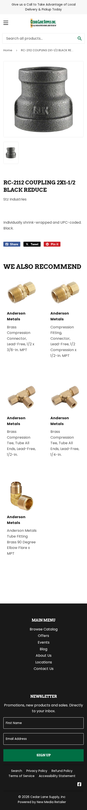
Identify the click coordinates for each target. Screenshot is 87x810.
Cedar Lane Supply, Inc (48, 797)
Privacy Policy (36, 771)
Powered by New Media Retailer (42, 802)
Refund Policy (62, 771)
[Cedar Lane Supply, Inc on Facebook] (79, 784)
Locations (43, 662)
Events (44, 642)
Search (16, 771)
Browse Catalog (44, 629)
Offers (43, 635)
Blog (43, 649)
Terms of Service (21, 776)
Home (7, 50)
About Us (44, 655)
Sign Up (44, 755)
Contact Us (44, 668)
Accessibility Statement (57, 776)
